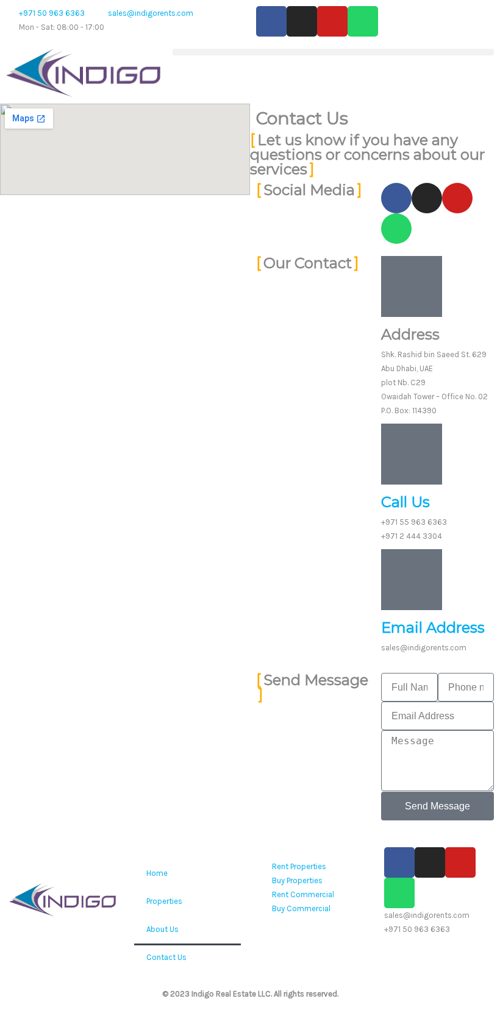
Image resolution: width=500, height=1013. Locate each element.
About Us (162, 929)
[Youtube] (332, 21)
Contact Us (166, 957)
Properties (164, 901)
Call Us (405, 502)
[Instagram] (302, 21)
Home (157, 873)
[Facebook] (271, 21)
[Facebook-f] (396, 198)
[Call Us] (411, 454)
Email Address (433, 627)
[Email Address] (411, 579)
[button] (333, 52)
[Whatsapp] (363, 21)
